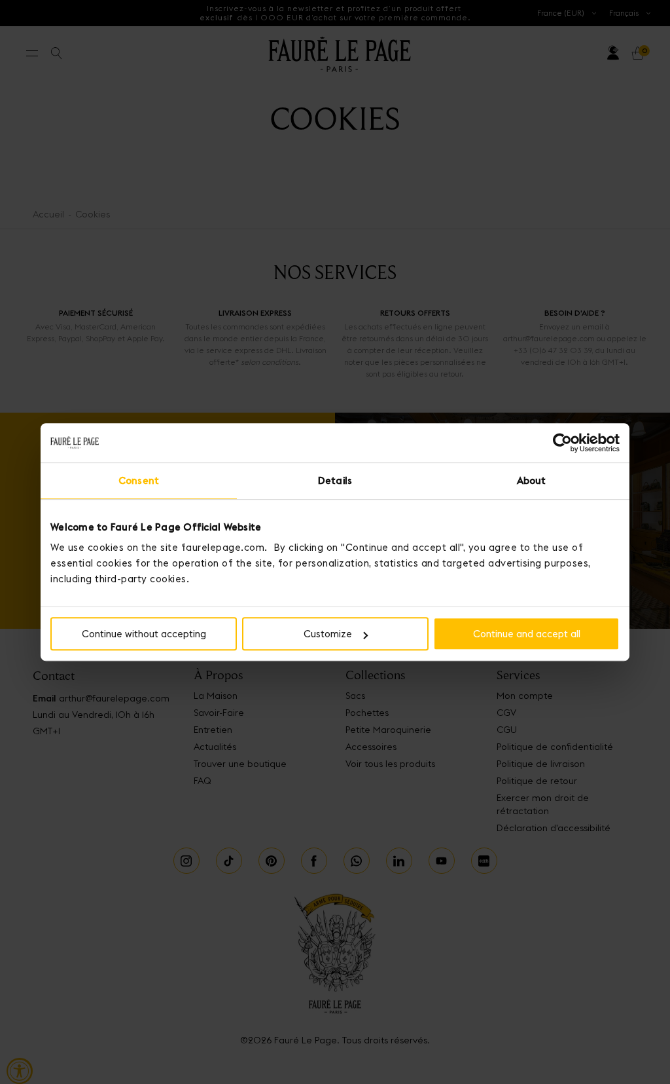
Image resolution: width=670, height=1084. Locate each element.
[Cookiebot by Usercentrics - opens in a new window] (562, 443)
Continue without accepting (144, 633)
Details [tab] (335, 480)
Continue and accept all (526, 633)
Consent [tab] (138, 480)
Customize (328, 633)
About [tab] (531, 480)
